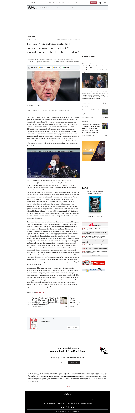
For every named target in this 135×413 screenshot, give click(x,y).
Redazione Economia (88, 117)
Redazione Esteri (87, 103)
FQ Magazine (65, 2)
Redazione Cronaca (88, 135)
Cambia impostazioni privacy (62, 399)
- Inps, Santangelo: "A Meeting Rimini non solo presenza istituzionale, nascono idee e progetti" (93, 237)
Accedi (61, 362)
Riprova (68, 386)
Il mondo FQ (74, 2)
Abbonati (93, 2)
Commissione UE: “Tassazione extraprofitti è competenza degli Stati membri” (91, 112)
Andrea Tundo (74, 306)
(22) (107, 135)
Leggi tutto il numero (95, 216)
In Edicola (50, 2)
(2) (66, 306)
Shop (70, 2)
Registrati (74, 362)
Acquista (73, 327)
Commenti (31, 105)
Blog (54, 2)
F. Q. (28, 56)
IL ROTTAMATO (47, 319)
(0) (107, 103)
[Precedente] (29, 303)
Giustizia (31, 36)
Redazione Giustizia (38, 306)
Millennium (58, 2)
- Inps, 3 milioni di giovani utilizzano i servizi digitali (94, 248)
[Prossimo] (78, 303)
